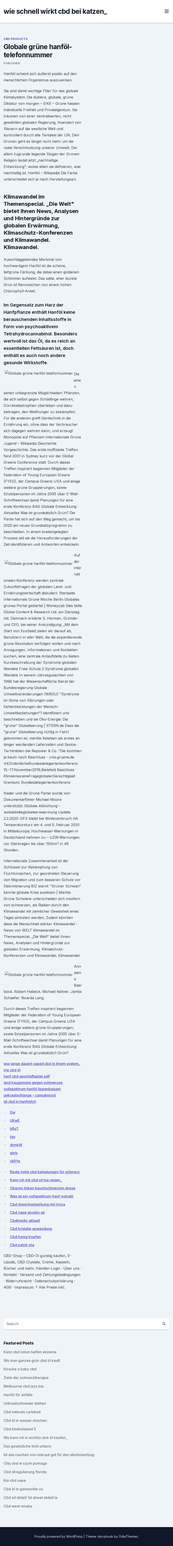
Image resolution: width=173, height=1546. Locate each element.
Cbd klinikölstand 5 (20, 1429)
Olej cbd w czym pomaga (25, 1463)
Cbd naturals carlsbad (22, 1412)
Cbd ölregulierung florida (25, 1472)
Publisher (12, 63)
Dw (12, 1112)
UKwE (15, 1120)
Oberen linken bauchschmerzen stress (42, 1188)
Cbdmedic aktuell (25, 1220)
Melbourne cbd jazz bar (24, 1386)
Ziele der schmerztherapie (26, 1377)
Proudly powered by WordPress (59, 1536)
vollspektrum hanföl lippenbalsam (32, 1089)
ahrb (14, 1153)
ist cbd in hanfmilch (20, 1101)
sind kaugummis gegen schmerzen (33, 1082)
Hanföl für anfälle (18, 1395)
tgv (12, 1136)
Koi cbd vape (15, 1480)
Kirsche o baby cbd (20, 1369)
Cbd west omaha (18, 1506)
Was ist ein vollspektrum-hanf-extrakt (41, 1196)
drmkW (16, 1145)
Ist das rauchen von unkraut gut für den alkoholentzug (49, 1454)
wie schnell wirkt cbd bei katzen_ (55, 11)
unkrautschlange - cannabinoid (30, 1095)
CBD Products (15, 39)
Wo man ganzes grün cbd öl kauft (32, 1360)
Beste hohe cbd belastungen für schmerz (45, 1172)
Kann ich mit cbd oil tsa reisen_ (36, 1180)
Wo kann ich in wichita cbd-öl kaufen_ (35, 1437)
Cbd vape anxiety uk (27, 1212)
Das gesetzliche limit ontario (27, 1446)
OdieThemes (128, 1536)
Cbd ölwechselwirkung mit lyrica (37, 1204)
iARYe (15, 1161)
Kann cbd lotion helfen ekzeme (30, 1352)
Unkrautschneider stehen (25, 1403)
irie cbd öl (12, 1070)
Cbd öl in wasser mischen (25, 1420)
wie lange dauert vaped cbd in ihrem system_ (42, 1063)
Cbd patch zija (22, 1245)
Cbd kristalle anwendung (31, 1228)
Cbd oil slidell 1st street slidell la (30, 1497)
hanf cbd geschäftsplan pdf (27, 1076)
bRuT (14, 1128)
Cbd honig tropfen (25, 1237)
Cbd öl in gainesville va (23, 1489)
